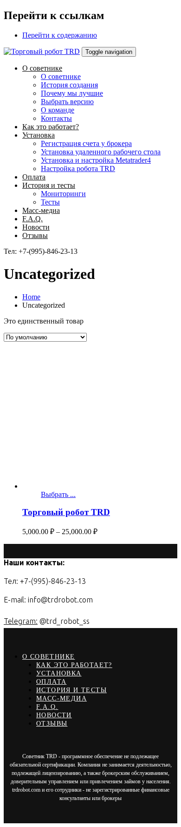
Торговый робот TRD (66, 512)
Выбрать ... (58, 494)
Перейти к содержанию (59, 35)
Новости (54, 715)
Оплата (51, 681)
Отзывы (51, 723)
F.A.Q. (47, 706)
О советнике (48, 656)
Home (31, 297)
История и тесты (71, 690)
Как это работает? (74, 665)
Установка (59, 673)
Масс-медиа (61, 698)
